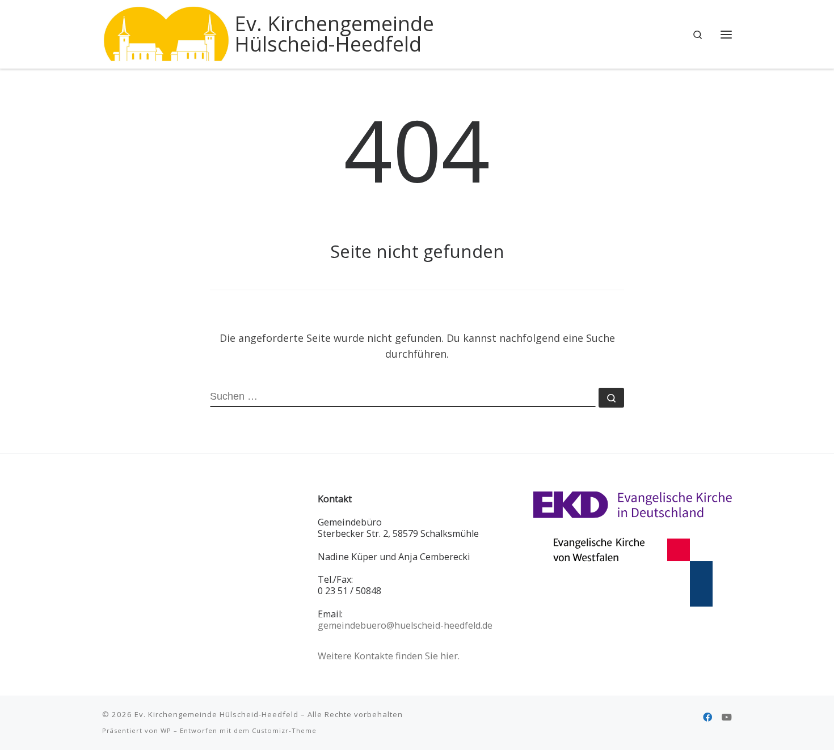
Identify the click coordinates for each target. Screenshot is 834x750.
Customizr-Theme (284, 730)
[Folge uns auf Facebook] (707, 717)
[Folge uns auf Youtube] (727, 717)
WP (166, 730)
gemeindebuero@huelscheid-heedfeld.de (405, 625)
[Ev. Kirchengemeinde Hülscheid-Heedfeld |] (166, 32)
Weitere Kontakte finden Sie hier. (389, 656)
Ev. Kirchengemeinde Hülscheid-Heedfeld (216, 714)
